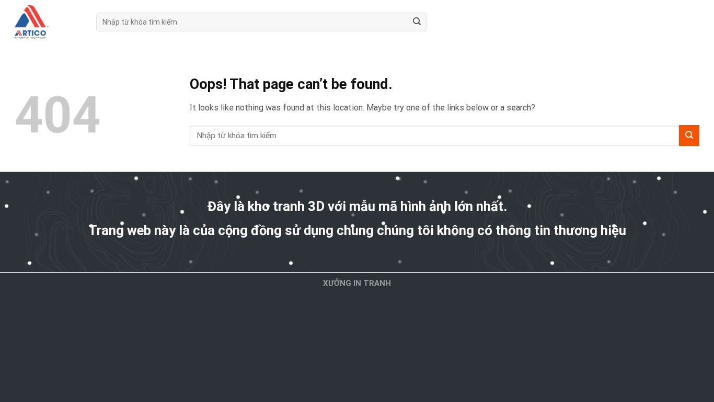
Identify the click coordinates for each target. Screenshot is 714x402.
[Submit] (416, 22)
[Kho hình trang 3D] (47, 22)
